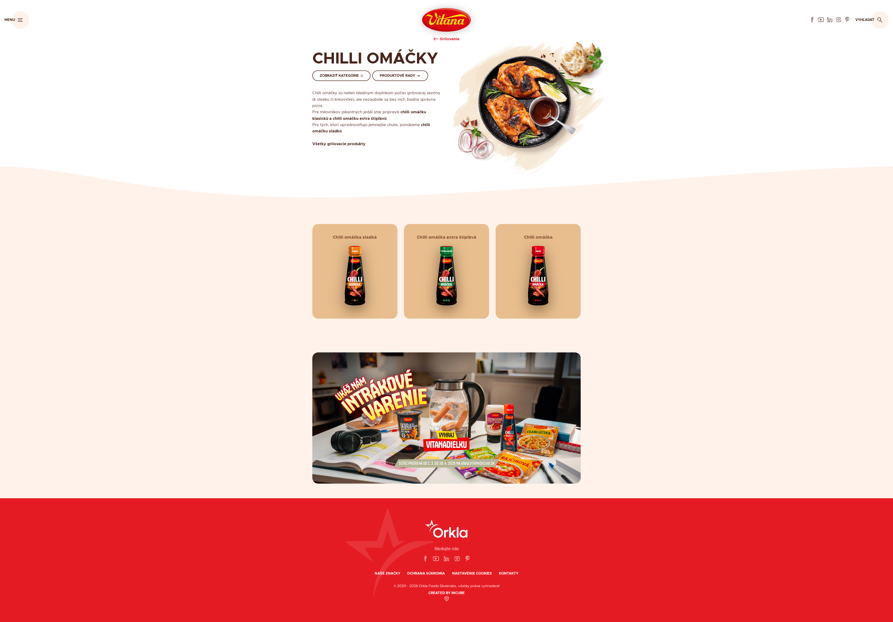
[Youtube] (820, 20)
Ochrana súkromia (426, 573)
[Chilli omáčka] (538, 276)
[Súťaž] (446, 418)
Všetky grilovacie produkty (338, 143)
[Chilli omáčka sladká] (355, 276)
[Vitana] (446, 20)
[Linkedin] (829, 20)
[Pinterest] (847, 20)
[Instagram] (838, 20)
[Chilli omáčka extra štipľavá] (446, 276)
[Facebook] (812, 20)
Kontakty (508, 573)
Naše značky (387, 573)
